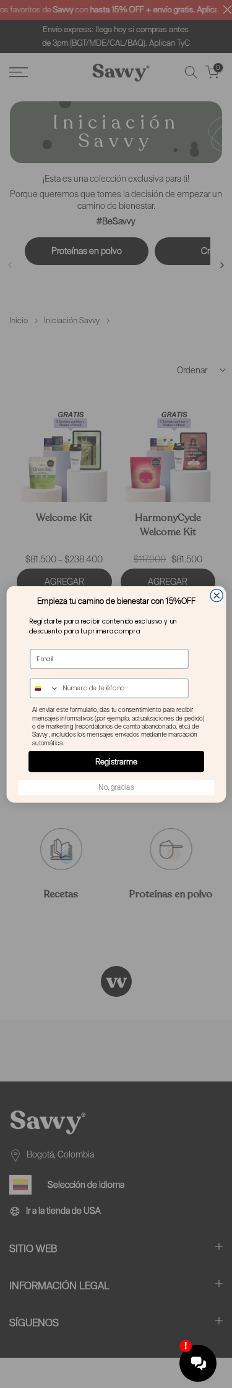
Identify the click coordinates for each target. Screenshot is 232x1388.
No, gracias (116, 787)
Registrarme (116, 761)
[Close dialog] (216, 595)
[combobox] (44, 688)
